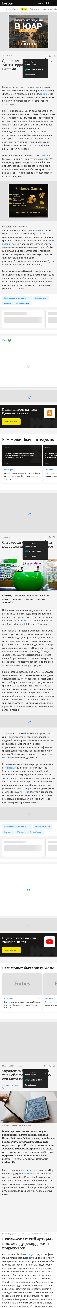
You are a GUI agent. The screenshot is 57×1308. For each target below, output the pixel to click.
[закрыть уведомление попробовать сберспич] (45, 63)
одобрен (45, 155)
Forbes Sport (8, 469)
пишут (30, 1254)
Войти (40, 3)
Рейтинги (34, 9)
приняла (24, 791)
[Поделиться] (49, 56)
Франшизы (46, 9)
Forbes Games (16, 9)
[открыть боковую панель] (47, 3)
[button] (54, 3)
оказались (29, 1173)
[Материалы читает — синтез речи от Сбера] (45, 56)
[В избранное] (54, 56)
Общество (49, 469)
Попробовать (30, 74)
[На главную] (7, 3)
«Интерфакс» (19, 620)
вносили (11, 767)
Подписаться (11, 421)
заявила (44, 93)
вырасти (41, 233)
